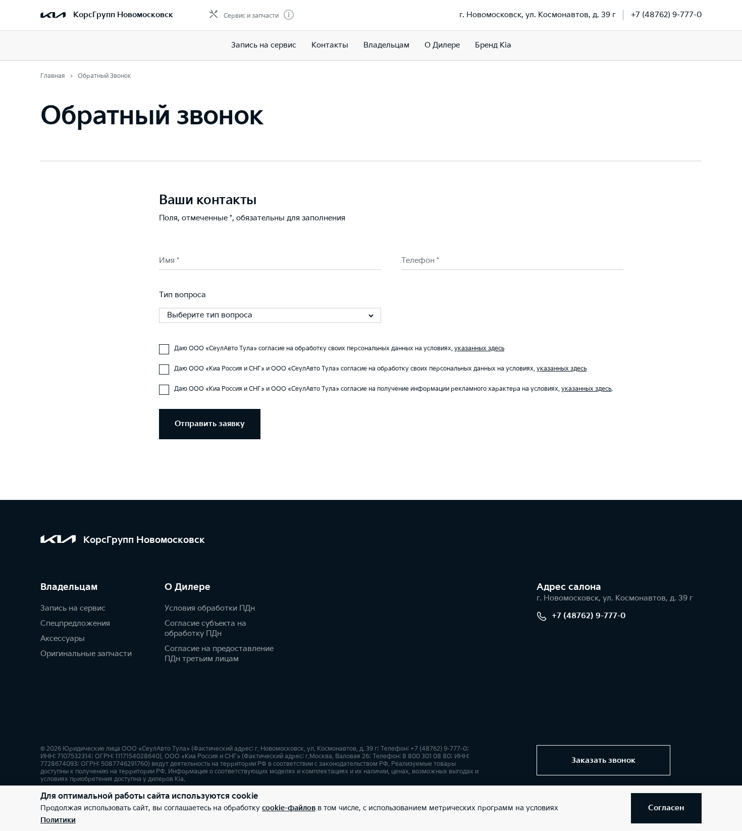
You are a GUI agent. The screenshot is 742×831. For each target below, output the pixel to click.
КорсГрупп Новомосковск (123, 15)
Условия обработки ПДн (210, 608)
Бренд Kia (493, 45)
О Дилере (442, 45)
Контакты (329, 45)
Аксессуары (62, 638)
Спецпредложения (75, 623)
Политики (58, 820)
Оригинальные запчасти (86, 654)
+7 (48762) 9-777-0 (666, 15)
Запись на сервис (263, 45)
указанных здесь (479, 348)
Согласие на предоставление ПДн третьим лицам (219, 654)
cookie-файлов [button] (288, 808)
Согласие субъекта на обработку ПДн (205, 628)
